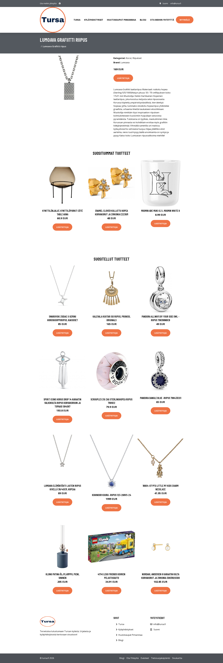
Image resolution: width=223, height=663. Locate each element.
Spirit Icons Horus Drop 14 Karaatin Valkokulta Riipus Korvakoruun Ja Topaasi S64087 (62, 403)
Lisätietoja (123, 78)
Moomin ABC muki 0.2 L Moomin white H (160, 210)
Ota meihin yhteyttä (162, 19)
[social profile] (60, 3)
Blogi (143, 19)
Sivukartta (177, 658)
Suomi (165, 3)
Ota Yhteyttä (132, 658)
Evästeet (145, 658)
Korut (129, 58)
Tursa (77, 19)
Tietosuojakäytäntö (160, 658)
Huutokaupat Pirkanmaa (121, 19)
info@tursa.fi (175, 3)
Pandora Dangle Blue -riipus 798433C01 (160, 397)
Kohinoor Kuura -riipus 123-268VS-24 (111, 495)
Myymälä (185, 19)
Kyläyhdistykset (93, 19)
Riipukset (137, 58)
